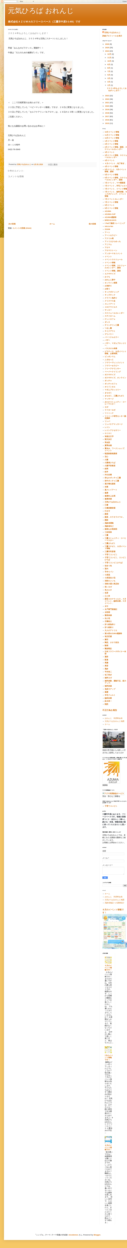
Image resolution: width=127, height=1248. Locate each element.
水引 (106, 606)
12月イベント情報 (112, 138)
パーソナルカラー (112, 337)
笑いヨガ (108, 587)
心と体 (107, 596)
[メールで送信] (49, 164)
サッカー (108, 310)
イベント (108, 257)
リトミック (109, 413)
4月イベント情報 (111, 166)
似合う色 (108, 566)
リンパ (107, 421)
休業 (106, 487)
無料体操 (108, 686)
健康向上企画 (110, 496)
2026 (107, 44)
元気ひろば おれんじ (41, 11)
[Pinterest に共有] (57, 164)
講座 (106, 514)
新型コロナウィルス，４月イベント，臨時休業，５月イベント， (115, 601)
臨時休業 (108, 698)
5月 (109, 75)
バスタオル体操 (111, 348)
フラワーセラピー (112, 366)
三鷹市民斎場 (110, 551)
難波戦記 (108, 649)
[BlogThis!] (51, 164)
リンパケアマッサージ (114, 424)
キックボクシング (112, 292)
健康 (106, 493)
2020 (107, 106)
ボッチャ (108, 381)
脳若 (106, 657)
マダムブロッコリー (113, 390)
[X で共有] (53, 164)
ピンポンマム (110, 357)
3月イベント (110, 152)
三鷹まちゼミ (110, 543)
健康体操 (108, 499)
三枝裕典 (108, 532)
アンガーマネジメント (114, 253)
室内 (106, 569)
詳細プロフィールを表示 (112, 36)
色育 (106, 593)
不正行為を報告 (109, 710)
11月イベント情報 (112, 135)
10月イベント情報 (112, 132)
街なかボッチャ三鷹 (113, 478)
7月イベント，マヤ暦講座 (115, 183)
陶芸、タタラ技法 (112, 642)
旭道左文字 (109, 436)
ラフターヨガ (110, 410)
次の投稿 (12, 224)
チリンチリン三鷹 (112, 325)
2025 (107, 48)
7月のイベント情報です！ (109, 1057)
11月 (109, 58)
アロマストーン (111, 250)
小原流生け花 (110, 578)
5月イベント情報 (111, 175)
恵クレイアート (111, 490)
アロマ (107, 247)
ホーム (52, 224)
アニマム (108, 244)
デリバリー (109, 334)
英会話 (107, 442)
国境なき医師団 (111, 529)
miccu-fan (109, 226)
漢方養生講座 (110, 484)
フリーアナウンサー (113, 369)
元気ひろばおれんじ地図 (114, 721)
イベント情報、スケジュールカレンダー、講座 (115, 267)
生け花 (107, 618)
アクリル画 (109, 238)
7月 (109, 71)
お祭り (107, 289)
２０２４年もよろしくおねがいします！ (117, 89)
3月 (109, 78)
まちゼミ (108, 393)
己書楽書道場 (110, 508)
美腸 (106, 663)
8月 (109, 68)
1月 (109, 85)
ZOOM (107, 229)
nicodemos (73, 1235)
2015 (107, 123)
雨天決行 (108, 439)
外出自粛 (108, 475)
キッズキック (110, 295)
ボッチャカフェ (111, 384)
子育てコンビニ (111, 555)
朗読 (106, 704)
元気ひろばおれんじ (112, 32)
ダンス (107, 322)
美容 (106, 666)
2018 (107, 113)
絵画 (106, 469)
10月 (109, 61)
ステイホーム (110, 316)
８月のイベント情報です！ (108, 1147)
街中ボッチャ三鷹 (112, 481)
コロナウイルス (111, 307)
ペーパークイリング (113, 372)
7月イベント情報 (111, 202)
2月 (109, 82)
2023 (107, 96)
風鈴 (106, 669)
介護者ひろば (110, 463)
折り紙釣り (109, 627)
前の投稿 (92, 224)
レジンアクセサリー (113, 430)
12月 (109, 54)
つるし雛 (108, 328)
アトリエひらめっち (113, 241)
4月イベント (110, 160)
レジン (107, 427)
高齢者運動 (109, 523)
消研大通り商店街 (112, 584)
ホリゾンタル (110, 387)
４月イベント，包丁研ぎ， (115, 163)
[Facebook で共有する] (55, 164)
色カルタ (108, 590)
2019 (107, 109)
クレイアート (110, 304)
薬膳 (106, 692)
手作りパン (109, 572)
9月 (109, 64)
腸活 (106, 639)
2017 (107, 116)
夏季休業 (108, 445)
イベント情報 (110, 263)
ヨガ (106, 407)
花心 (106, 457)
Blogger (97, 1235)
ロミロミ (108, 433)
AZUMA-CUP (110, 214)
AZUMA (108, 211)
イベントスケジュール (114, 259)
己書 (106, 505)
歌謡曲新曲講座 (111, 454)
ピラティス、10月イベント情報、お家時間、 (115, 352)
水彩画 (107, 612)
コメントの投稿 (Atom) (22, 228)
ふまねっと (109, 360)
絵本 (106, 472)
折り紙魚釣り (110, 624)
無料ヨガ (108, 678)
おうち (107, 277)
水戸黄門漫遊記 (111, 609)
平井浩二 (108, 672)
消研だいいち (110, 581)
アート (107, 232)
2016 (107, 120)
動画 (106, 645)
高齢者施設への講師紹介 (114, 903)
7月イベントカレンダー (114, 199)
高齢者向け (109, 526)
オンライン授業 (111, 283)
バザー (107, 340)
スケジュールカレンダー (114, 313)
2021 (107, 103)
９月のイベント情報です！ (108, 968)
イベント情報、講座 (113, 271)
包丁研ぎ (108, 675)
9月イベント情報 (111, 208)
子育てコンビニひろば (114, 563)
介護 (106, 460)
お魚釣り (108, 286)
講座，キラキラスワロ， (114, 517)
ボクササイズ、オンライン (115, 378)
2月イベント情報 (111, 144)
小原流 (107, 575)
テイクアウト (110, 331)
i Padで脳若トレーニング (115, 223)
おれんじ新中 (110, 280)
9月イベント (110, 205)
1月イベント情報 (111, 141)
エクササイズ (110, 274)
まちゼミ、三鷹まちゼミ (114, 396)
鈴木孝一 (108, 701)
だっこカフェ (110, 319)
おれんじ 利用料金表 (114, 718)
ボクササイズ (110, 375)
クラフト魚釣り (111, 298)
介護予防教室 (110, 466)
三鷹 (106, 535)
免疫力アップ (110, 689)
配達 (106, 660)
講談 (106, 520)
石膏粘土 (108, 621)
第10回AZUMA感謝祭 (113, 633)
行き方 (107, 511)
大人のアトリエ (111, 630)
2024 (107, 51)
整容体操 (108, 615)
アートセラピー (111, 235)
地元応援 (108, 636)
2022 (107, 99)
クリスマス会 (110, 301)
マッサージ (109, 399)
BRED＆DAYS (110, 220)
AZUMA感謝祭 (110, 217)
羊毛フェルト (110, 695)
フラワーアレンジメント (114, 363)
